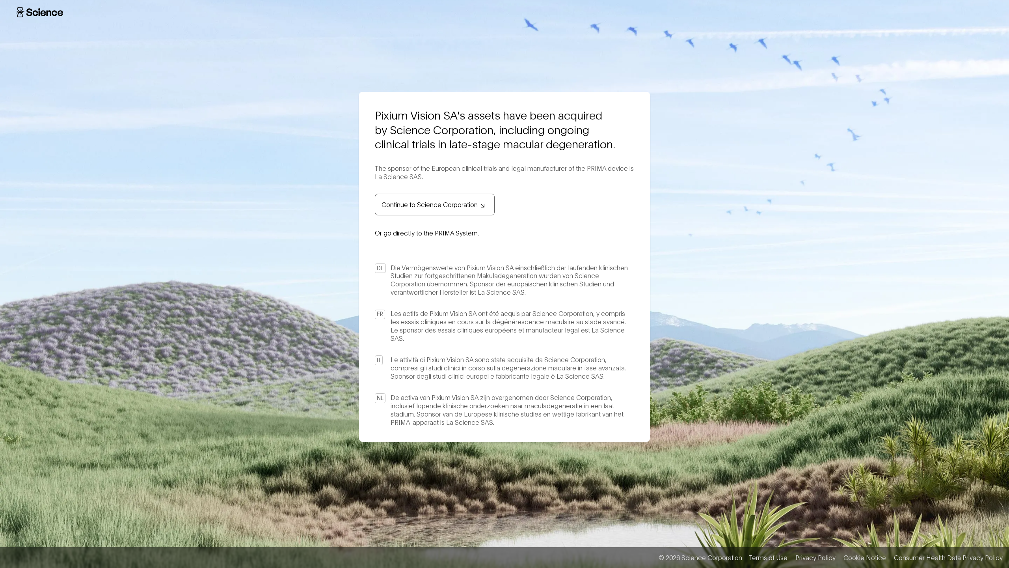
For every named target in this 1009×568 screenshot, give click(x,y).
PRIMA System (456, 232)
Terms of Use (767, 557)
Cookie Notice (864, 557)
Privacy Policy (815, 557)
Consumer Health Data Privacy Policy (948, 557)
